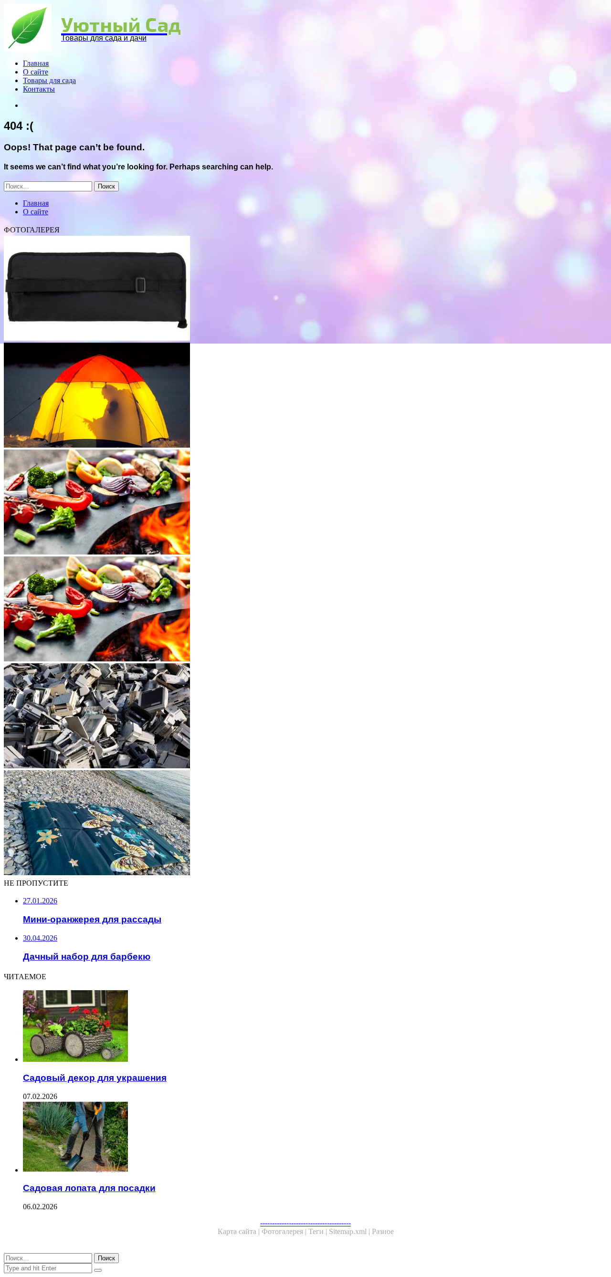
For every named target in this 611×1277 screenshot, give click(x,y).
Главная (36, 63)
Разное (383, 1231)
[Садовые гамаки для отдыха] (290, 396)
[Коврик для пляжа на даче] (290, 823)
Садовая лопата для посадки (89, 1188)
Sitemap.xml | (350, 1231)
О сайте (35, 72)
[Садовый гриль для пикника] (290, 609)
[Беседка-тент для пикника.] (290, 503)
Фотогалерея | (285, 1231)
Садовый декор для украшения (95, 1078)
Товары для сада (49, 80)
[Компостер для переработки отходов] (290, 716)
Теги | (318, 1231)
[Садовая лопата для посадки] (300, 1137)
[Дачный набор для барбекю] (290, 289)
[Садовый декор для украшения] (300, 1027)
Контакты (39, 89)
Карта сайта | (240, 1231)
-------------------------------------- (305, 1223)
